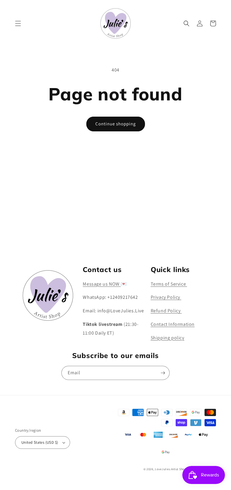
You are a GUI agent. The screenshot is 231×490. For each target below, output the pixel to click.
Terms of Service (169, 284)
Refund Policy (166, 311)
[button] (18, 23)
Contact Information (173, 324)
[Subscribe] (162, 240)
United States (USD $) (39, 442)
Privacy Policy (166, 297)
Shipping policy (167, 338)
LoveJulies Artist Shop (170, 469)
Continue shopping (115, 124)
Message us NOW (102, 284)
